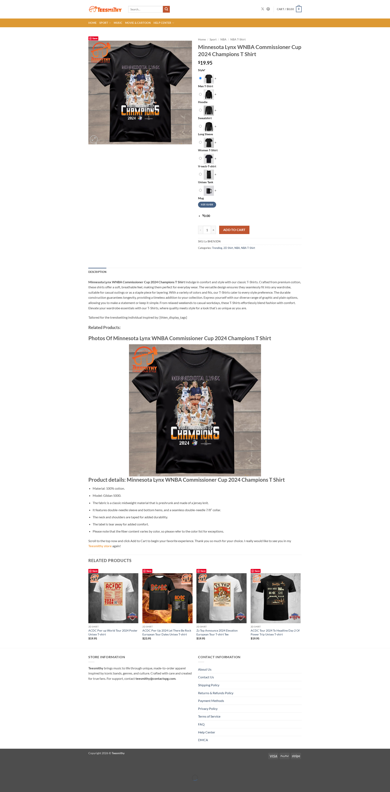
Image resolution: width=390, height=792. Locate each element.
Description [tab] (97, 271)
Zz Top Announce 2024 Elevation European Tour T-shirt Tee (217, 632)
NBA (223, 39)
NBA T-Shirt (238, 39)
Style (201, 70)
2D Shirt (228, 247)
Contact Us (206, 677)
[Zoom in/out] (4, 768)
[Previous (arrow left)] (4, 785)
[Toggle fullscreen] (16, 768)
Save (95, 38)
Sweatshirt (205, 118)
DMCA (203, 740)
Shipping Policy (208, 685)
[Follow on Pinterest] (268, 9)
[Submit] (166, 9)
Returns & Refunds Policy (215, 693)
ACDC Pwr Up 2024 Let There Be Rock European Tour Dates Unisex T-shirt (166, 632)
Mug (201, 198)
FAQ (201, 724)
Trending (217, 247)
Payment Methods (211, 701)
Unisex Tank (205, 182)
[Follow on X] (262, 9)
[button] (289, 9)
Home (92, 22)
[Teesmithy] (105, 9)
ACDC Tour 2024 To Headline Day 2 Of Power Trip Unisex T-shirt (275, 632)
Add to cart (234, 230)
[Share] (27, 768)
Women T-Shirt (208, 150)
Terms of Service (209, 716)
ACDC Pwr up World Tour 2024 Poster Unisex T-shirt (113, 632)
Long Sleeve (205, 134)
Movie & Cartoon (138, 22)
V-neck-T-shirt (207, 166)
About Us (204, 669)
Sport (103, 22)
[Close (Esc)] (39, 768)
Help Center (162, 22)
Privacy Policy (208, 708)
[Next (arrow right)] (16, 785)
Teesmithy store (100, 546)
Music (118, 22)
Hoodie (202, 102)
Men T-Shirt (205, 86)
